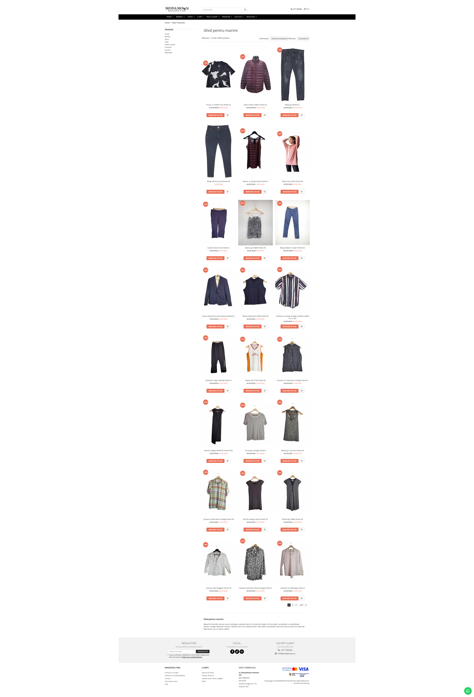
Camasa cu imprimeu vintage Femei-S (292, 380)
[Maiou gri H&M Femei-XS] (255, 222)
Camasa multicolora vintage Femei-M (218, 519)
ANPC (204, 681)
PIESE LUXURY (170, 44)
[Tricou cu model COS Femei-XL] (218, 74)
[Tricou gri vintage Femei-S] (255, 423)
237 (301, 605)
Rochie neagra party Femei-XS (255, 519)
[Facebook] (232, 651)
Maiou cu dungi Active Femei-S (255, 181)
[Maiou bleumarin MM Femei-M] (255, 290)
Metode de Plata (208, 673)
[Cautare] (245, 10)
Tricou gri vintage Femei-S (255, 450)
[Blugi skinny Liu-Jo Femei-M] (218, 151)
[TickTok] (237, 651)
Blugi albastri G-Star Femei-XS (292, 248)
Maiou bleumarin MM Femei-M (255, 316)
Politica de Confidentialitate (192, 657)
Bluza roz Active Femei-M (292, 181)
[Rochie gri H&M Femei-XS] (292, 493)
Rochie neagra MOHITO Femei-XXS (218, 450)
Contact (168, 678)
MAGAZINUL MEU (172, 667)
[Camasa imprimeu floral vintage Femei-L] (255, 561)
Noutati (167, 50)
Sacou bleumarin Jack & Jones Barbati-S (218, 316)
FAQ (166, 684)
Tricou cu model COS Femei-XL (218, 105)
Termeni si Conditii (171, 673)
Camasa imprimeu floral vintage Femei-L (255, 588)
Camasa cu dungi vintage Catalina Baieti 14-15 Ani (292, 317)
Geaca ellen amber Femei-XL (255, 105)
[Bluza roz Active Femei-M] (292, 151)
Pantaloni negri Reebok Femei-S (218, 380)
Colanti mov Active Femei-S (218, 248)
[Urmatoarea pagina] (305, 605)
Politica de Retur (208, 675)
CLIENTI (205, 667)
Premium (168, 47)
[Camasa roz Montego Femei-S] (292, 561)
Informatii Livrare (171, 681)
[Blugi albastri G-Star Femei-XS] (292, 222)
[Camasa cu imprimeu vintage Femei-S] (292, 356)
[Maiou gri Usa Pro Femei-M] (292, 423)
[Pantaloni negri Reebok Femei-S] (218, 356)
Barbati (167, 36)
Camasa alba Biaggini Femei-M (218, 588)
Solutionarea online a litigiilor (212, 678)
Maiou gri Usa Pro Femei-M (292, 450)
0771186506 (286, 650)
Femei (167, 34)
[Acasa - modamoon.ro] (177, 9)
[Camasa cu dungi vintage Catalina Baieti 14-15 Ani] (292, 290)
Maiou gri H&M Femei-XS (255, 248)
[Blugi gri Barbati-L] (292, 74)
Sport (167, 39)
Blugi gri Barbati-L (292, 105)
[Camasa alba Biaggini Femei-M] (218, 561)
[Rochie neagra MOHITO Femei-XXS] (218, 423)
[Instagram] (242, 651)
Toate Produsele (178, 22)
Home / (168, 22)
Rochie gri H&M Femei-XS (292, 519)
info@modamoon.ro (286, 653)
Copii (166, 42)
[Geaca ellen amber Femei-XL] (255, 74)
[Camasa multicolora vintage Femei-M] (218, 493)
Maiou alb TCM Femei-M (255, 380)
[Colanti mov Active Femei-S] (218, 222)
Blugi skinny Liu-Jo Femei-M (218, 181)
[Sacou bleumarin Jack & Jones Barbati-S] (218, 290)
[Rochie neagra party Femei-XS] (255, 493)
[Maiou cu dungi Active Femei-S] (255, 151)
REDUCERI (168, 53)
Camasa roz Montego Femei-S (292, 588)
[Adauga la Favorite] (227, 115)
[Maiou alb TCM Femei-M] (255, 356)
